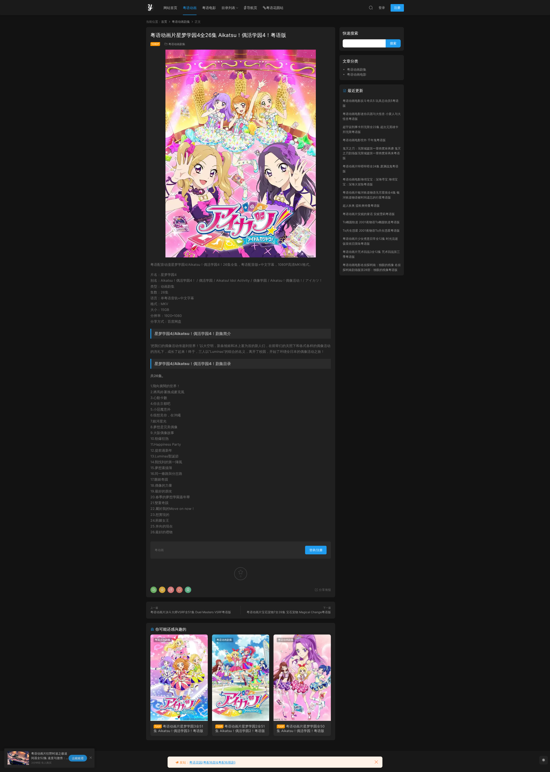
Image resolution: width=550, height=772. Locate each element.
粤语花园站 (274, 8)
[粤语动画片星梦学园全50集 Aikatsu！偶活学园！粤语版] (302, 677)
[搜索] (371, 7)
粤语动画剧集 (176, 44)
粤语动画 (190, 8)
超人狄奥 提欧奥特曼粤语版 (361, 205)
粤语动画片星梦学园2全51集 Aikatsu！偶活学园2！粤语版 (240, 728)
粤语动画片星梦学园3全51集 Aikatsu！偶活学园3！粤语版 (178, 728)
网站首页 (170, 8)
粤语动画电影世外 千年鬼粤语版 (364, 140)
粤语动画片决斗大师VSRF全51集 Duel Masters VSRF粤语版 (190, 612)
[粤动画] (150, 7)
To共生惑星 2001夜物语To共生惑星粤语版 (371, 230)
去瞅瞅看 (78, 758)
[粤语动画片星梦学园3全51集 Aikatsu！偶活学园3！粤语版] (179, 677)
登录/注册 (315, 550)
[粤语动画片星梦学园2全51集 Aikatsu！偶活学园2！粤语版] (240, 677)
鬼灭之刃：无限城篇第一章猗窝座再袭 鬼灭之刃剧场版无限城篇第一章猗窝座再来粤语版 (372, 153)
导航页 (252, 8)
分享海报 (324, 590)
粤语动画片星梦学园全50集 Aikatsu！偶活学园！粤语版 (301, 728)
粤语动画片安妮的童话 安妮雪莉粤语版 (369, 214)
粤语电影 (209, 8)
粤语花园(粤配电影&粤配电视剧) (212, 762)
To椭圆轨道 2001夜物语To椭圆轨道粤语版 (371, 222)
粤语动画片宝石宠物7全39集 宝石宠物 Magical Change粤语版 (289, 612)
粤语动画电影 (356, 74)
